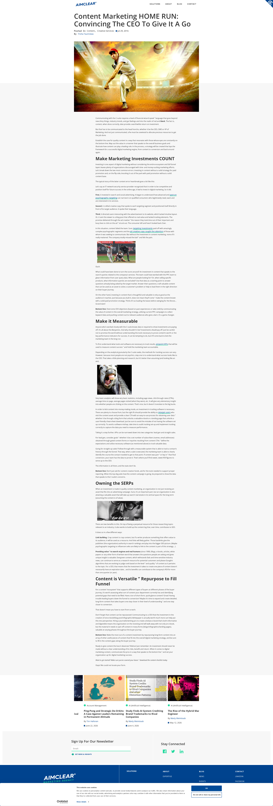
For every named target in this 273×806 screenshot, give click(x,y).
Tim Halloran (82, 721)
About (168, 4)
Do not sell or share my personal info (207, 795)
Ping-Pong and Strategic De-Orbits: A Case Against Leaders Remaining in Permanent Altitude (94, 713)
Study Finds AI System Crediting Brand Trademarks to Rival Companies (134, 713)
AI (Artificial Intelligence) (130, 705)
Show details (81, 802)
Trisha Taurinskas (86, 34)
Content (91, 30)
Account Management (87, 705)
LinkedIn (239, 776)
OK (206, 788)
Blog (179, 4)
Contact (191, 4)
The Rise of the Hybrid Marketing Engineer (177, 712)
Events (202, 781)
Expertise (167, 776)
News (201, 776)
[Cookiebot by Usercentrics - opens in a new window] (62, 801)
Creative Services (105, 30)
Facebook (240, 781)
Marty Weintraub (126, 721)
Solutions (155, 4)
